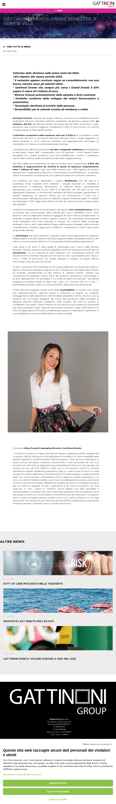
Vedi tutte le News (19, 46)
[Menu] (3, 4)
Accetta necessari (58, 791)
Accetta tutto (58, 783)
